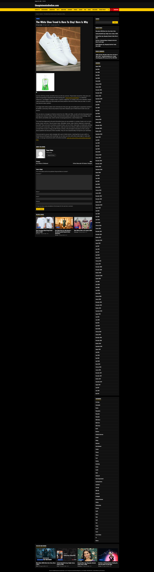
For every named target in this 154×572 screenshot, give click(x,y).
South (97, 511)
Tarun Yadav (39, 25)
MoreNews (95, 570)
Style (97, 517)
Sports (97, 514)
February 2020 (98, 296)
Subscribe (116, 9)
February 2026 (98, 84)
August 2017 (98, 384)
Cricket (80, 9)
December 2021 (99, 231)
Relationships (98, 505)
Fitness (97, 455)
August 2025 (98, 101)
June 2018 (98, 355)
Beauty (97, 408)
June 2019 (98, 320)
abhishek (76, 232)
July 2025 (97, 104)
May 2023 (97, 181)
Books (97, 428)
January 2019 (98, 334)
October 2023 (98, 166)
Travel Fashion (98, 534)
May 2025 (97, 110)
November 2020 (99, 269)
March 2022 (98, 222)
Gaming (97, 461)
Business (97, 431)
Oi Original (98, 496)
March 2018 (98, 364)
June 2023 (98, 178)
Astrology (97, 402)
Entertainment (44, 9)
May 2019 (97, 322)
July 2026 (97, 69)
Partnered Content (99, 499)
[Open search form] (108, 10)
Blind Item (98, 422)
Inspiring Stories (99, 481)
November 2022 (99, 199)
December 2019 (99, 302)
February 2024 (98, 155)
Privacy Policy (102, 9)
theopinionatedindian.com (47, 5)
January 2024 (98, 157)
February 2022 (98, 225)
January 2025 (98, 122)
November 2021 (99, 234)
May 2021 (97, 252)
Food (97, 458)
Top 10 (58, 9)
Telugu (97, 526)
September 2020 (99, 275)
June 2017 (97, 390)
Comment (38, 173)
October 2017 (98, 379)
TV (96, 537)
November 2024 (99, 128)
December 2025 (99, 90)
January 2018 (98, 370)
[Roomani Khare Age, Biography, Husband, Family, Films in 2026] (87, 554)
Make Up (97, 490)
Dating (97, 440)
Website (38, 201)
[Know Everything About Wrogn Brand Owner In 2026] (45, 223)
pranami (38, 233)
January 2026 (98, 87)
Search (97, 19)
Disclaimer (95, 9)
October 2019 (98, 308)
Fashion (37, 18)
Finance (75, 9)
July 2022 (97, 210)
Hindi (97, 473)
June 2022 (98, 213)
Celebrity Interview (99, 434)
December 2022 (99, 196)
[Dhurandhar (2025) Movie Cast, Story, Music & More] (46, 554)
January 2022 (98, 228)
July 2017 (97, 387)
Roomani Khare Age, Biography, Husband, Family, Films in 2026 (87, 563)
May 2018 (97, 358)
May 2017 (97, 393)
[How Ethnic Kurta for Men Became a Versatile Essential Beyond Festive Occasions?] (64, 223)
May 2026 (97, 75)
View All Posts (51, 155)
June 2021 (98, 249)
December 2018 (99, 337)
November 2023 (99, 163)
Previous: (42, 162)
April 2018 (98, 361)
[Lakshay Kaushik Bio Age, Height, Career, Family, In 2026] (66, 554)
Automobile (98, 405)
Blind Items (63, 9)
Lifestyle (97, 487)
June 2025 (98, 107)
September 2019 (99, 311)
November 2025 (99, 93)
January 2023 (98, 193)
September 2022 (99, 205)
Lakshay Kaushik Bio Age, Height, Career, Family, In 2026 (107, 33)
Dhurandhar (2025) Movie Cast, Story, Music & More (106, 31)
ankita (57, 235)
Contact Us (37, 9)
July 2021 (97, 246)
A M (37, 566)
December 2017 (99, 373)
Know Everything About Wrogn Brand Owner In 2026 (44, 231)
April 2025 (98, 113)
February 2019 (98, 331)
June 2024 (98, 143)
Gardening (98, 464)
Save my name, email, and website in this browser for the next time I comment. (55, 206)
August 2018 (98, 349)
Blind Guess (98, 419)
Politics (97, 502)
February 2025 (98, 119)
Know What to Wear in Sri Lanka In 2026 (83, 230)
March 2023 (98, 187)
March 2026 (98, 81)
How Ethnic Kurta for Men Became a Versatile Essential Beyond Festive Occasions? (63, 232)
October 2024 (98, 131)
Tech (85, 9)
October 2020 (98, 272)
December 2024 (99, 125)
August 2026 (98, 66)
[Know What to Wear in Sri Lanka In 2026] (83, 223)
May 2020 (97, 287)
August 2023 (98, 172)
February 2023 (98, 190)
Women (97, 540)
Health (97, 470)
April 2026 (98, 78)
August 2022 (98, 208)
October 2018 (98, 343)
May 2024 (97, 146)
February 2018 (98, 367)
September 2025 (99, 98)
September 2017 (99, 381)
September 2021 (99, 240)
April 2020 (98, 290)
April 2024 (98, 149)
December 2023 (99, 160)
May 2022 (97, 216)
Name (38, 191)
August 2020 (98, 278)
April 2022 (98, 219)
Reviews (97, 508)
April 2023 (98, 184)
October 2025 (98, 96)
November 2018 (99, 340)
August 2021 (98, 243)
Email (37, 196)
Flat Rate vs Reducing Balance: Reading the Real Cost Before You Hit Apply (107, 563)
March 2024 (98, 152)
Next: (82, 162)
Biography (98, 414)
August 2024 (98, 137)
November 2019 (99, 305)
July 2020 (97, 281)
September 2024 (99, 134)
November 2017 (99, 376)
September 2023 (99, 169)
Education (97, 443)
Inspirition (98, 484)
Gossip (97, 467)
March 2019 (98, 328)
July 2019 (97, 317)
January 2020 (98, 299)
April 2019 (98, 325)
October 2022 (98, 202)
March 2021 (98, 258)
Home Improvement (99, 478)
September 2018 (99, 346)
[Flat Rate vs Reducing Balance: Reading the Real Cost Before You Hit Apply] (108, 554)
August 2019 (98, 314)
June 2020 (98, 284)
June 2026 (98, 72)
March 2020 (98, 293)
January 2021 (98, 264)
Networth (70, 9)
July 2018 (97, 352)
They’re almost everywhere (72, 97)
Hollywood (98, 475)
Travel (89, 9)
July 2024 (97, 140)
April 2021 (98, 255)
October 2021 (98, 237)
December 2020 (99, 267)
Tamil (97, 520)
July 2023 (97, 175)
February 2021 (98, 261)
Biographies (52, 9)
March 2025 (98, 116)
